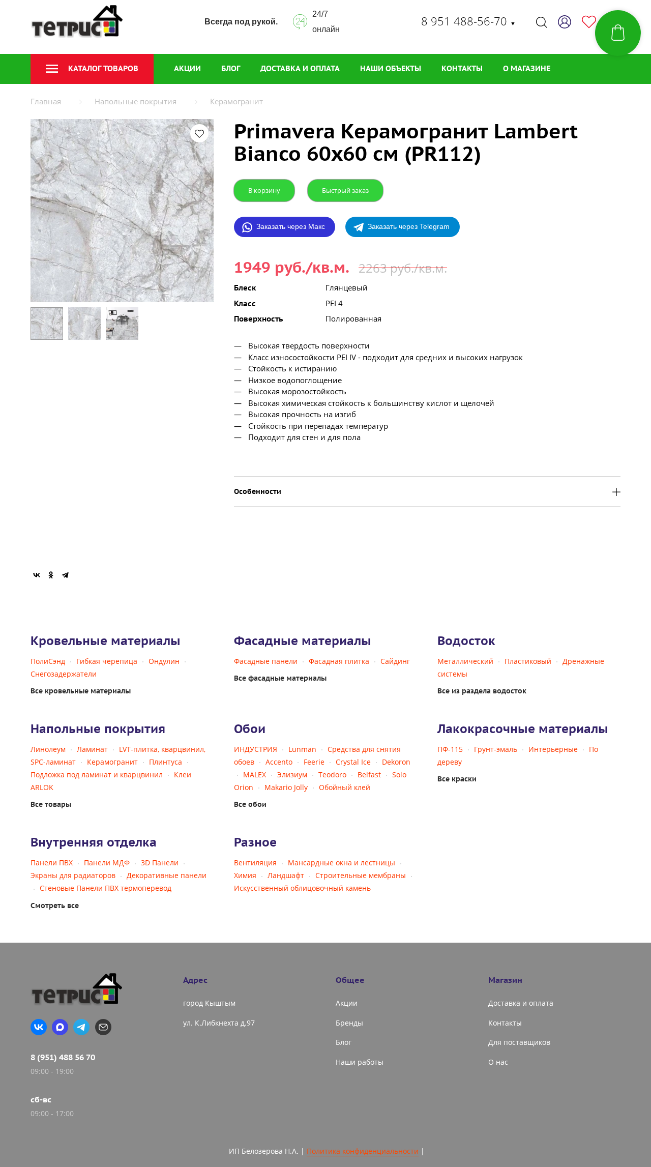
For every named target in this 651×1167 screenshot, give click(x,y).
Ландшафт (286, 875)
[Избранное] (589, 22)
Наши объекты (390, 68)
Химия (245, 875)
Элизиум (292, 774)
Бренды (349, 1023)
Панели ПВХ (52, 862)
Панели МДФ (107, 862)
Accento (278, 762)
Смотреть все (55, 905)
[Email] (103, 1027)
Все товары (51, 804)
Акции (187, 68)
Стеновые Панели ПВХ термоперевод (105, 888)
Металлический (465, 661)
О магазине (526, 68)
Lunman (302, 749)
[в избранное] (199, 133)
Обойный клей (344, 787)
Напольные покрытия (135, 101)
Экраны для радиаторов (73, 875)
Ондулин (164, 661)
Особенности (257, 491)
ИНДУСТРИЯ (255, 749)
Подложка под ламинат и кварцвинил (97, 774)
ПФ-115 (450, 749)
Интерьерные (553, 749)
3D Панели (160, 862)
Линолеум (48, 749)
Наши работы (359, 1062)
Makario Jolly (286, 787)
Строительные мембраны (360, 875)
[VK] (39, 1027)
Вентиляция (255, 862)
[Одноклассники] (51, 575)
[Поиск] (541, 22)
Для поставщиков (519, 1042)
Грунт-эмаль (495, 749)
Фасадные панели (266, 661)
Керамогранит (236, 101)
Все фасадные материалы (280, 678)
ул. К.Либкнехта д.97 (219, 1023)
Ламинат (92, 749)
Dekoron (396, 762)
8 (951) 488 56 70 (63, 1057)
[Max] (60, 1027)
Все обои (250, 804)
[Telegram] (65, 575)
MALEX (254, 774)
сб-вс (41, 1099)
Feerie (314, 762)
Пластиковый (528, 661)
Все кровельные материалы (81, 690)
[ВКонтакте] (37, 575)
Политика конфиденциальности (363, 1151)
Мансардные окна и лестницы (341, 862)
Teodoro (332, 774)
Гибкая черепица (106, 661)
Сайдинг (395, 661)
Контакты (462, 68)
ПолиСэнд (48, 661)
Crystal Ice (353, 762)
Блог (230, 68)
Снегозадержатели (64, 674)
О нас (498, 1062)
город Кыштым (209, 1003)
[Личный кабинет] (564, 22)
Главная (46, 101)
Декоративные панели (166, 875)
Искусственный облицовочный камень (302, 888)
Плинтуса (165, 762)
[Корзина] (618, 33)
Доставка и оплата (300, 68)
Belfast (369, 774)
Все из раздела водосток (481, 690)
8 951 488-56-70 (468, 20)
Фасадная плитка (339, 661)
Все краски (457, 778)
